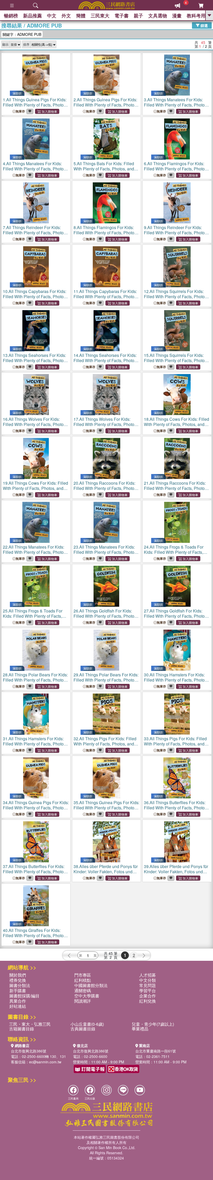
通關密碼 (82, 991)
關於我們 (17, 975)
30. (176, 682)
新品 (32, 15)
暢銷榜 (11, 15)
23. (105, 554)
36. (176, 810)
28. (35, 682)
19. (35, 488)
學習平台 (147, 991)
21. (176, 491)
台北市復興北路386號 (28, 1051)
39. (176, 874)
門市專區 (82, 975)
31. (35, 746)
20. (105, 491)
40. (35, 935)
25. (34, 618)
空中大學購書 (86, 996)
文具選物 (157, 15)
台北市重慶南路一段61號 (155, 1051)
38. (106, 874)
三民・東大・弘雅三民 (30, 1024)
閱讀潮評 (82, 1001)
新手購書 (17, 991)
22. (35, 554)
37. (35, 874)
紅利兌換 (147, 1001)
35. (106, 810)
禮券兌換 (17, 980)
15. (176, 363)
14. (105, 363)
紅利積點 (82, 980)
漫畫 (177, 15)
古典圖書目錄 (82, 1029)
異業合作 (17, 1001)
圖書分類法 (19, 985)
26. (106, 616)
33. (175, 744)
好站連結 (17, 1006)
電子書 (122, 15)
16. (35, 424)
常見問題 (147, 985)
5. (104, 169)
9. (176, 235)
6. (176, 171)
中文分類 (147, 980)
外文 (66, 15)
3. (176, 107)
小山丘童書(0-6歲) (87, 1024)
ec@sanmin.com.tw (45, 1061)
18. (176, 424)
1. (35, 107)
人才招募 (147, 975)
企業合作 (147, 996)
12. (176, 299)
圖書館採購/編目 (24, 996)
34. (36, 810)
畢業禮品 (140, 1029)
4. (35, 171)
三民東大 (100, 15)
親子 (138, 15)
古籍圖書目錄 (21, 1029)
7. (35, 235)
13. (35, 363)
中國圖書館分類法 (91, 985)
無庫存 (20, 111)
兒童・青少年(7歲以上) (153, 1024)
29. (106, 682)
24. (176, 554)
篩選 (203, 25)
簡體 (80, 15)
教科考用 (196, 15)
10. (35, 299)
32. (105, 744)
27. (176, 616)
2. (105, 107)
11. (105, 299)
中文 (51, 15)
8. (105, 235)
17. (105, 424)
